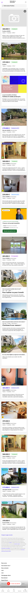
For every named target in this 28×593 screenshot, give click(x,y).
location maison (17, 543)
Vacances (19, 591)
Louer (14, 591)
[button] (11, 58)
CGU (2, 570)
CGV (2, 573)
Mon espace (25, 591)
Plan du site (4, 563)
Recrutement (4, 577)
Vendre (8, 591)
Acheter (2, 591)
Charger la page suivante (7, 535)
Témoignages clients (6, 575)
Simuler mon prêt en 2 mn (10, 231)
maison (10, 542)
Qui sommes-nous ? (5, 565)
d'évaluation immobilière (5, 548)
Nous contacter (4, 568)
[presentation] (2, 51)
